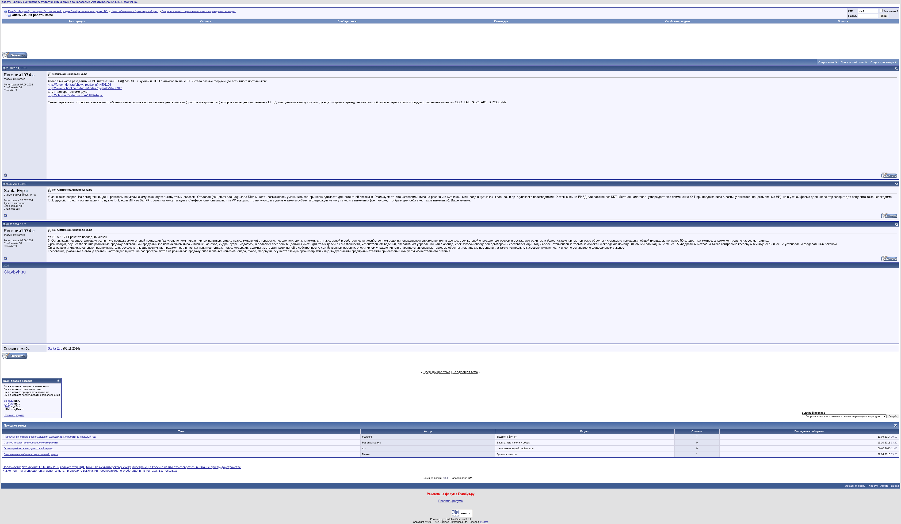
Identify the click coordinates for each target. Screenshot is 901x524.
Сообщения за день (678, 21)
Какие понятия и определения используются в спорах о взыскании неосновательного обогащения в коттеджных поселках (90, 470)
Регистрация (77, 21)
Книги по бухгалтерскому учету (108, 467)
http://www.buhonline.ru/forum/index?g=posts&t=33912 (85, 88)
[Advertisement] (450, 38)
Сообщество (346, 21)
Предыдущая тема (437, 372)
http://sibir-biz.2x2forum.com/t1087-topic (75, 95)
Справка (205, 21)
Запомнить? (890, 11)
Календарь (501, 21)
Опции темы (826, 62)
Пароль (852, 15)
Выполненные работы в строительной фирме (31, 454)
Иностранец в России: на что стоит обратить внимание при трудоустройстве (186, 467)
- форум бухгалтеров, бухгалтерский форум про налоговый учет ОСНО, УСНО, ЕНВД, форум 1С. (69, 1)
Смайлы (9, 403)
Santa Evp (55, 348)
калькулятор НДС (72, 467)
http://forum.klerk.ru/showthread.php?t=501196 (79, 84)
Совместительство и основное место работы (31, 442)
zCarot (484, 521)
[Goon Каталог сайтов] (462, 516)
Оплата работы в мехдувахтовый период (28, 448)
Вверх (895, 485)
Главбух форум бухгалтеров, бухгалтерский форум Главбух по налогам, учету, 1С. (58, 11)
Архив (884, 485)
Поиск (842, 21)
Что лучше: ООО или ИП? (40, 467)
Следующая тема (465, 372)
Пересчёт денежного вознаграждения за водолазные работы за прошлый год (49, 436)
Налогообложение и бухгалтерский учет (134, 11)
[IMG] (7, 406)
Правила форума (14, 415)
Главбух (873, 485)
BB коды (9, 400)
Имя (850, 10)
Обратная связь (855, 485)
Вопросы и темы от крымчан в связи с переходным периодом (198, 11)
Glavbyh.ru (15, 272)
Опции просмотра (882, 62)
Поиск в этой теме (852, 62)
